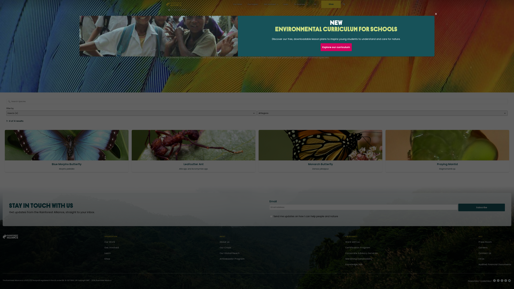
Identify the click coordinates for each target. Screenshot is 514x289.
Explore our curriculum (336, 47)
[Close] (436, 14)
